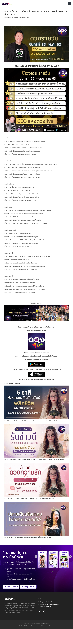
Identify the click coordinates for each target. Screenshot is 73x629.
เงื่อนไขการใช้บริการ (24, 626)
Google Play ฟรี (29, 586)
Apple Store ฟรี (12, 586)
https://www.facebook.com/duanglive (36, 353)
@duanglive (47, 607)
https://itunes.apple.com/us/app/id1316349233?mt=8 (36, 379)
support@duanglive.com (52, 604)
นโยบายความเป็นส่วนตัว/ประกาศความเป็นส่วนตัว (42, 626)
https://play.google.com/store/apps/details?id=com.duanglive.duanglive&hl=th (36, 369)
